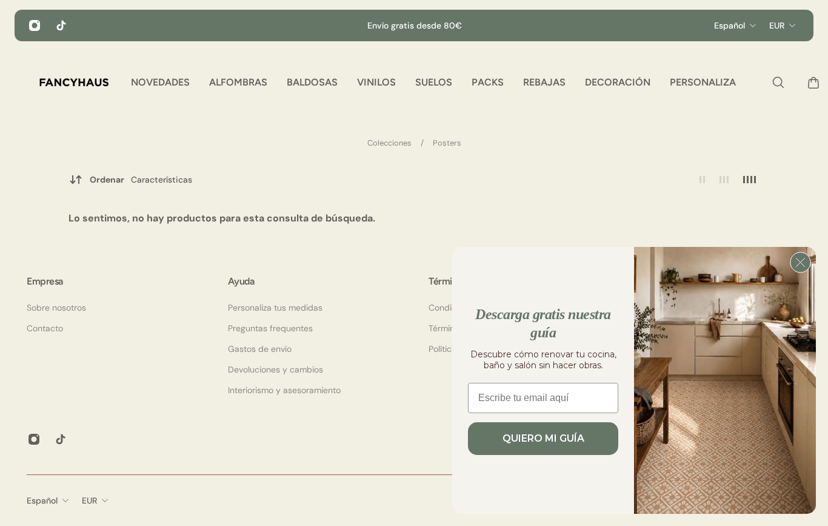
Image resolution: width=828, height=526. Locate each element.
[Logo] (74, 82)
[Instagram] (34, 25)
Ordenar (141, 179)
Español (42, 500)
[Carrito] (810, 82)
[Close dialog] (800, 262)
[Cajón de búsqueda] (775, 82)
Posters (447, 143)
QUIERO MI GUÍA (543, 438)
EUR (89, 500)
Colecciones (390, 143)
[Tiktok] (61, 25)
